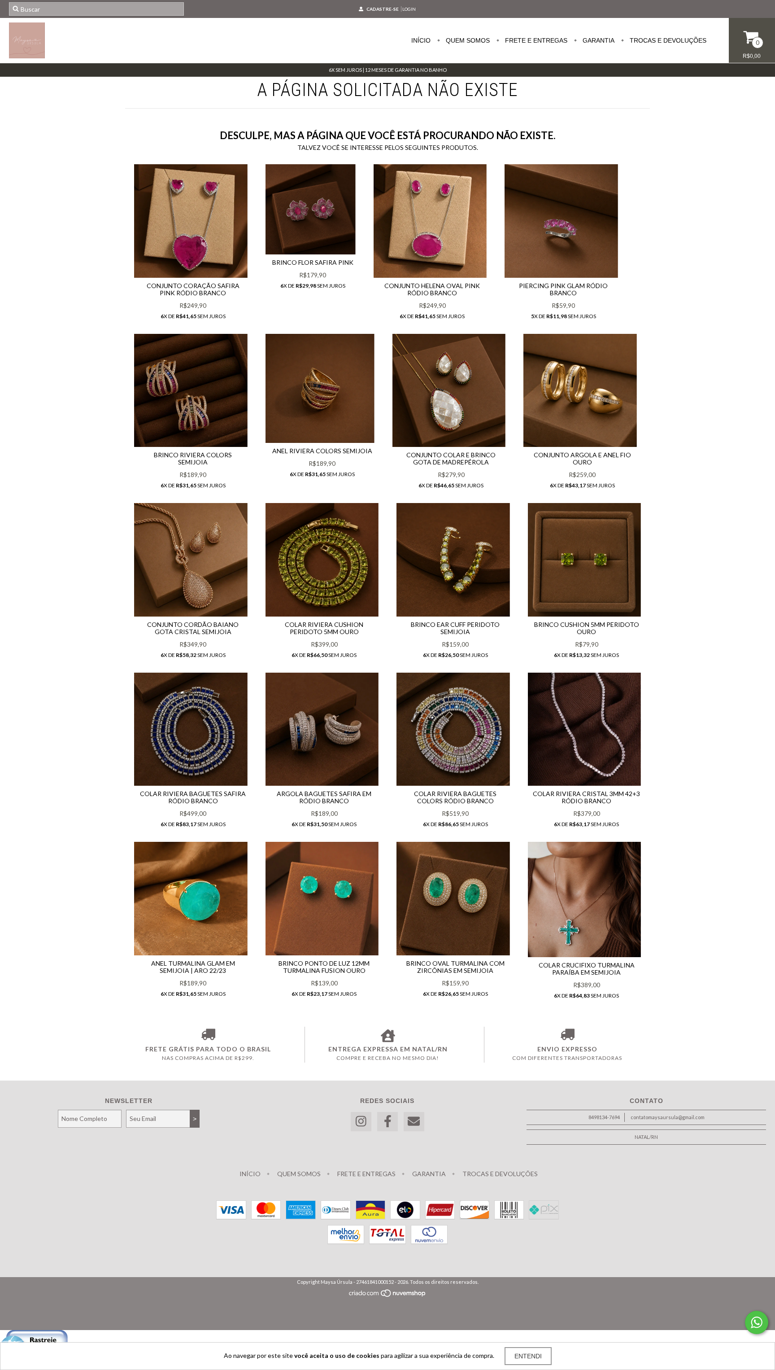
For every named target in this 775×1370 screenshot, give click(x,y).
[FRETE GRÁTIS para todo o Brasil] (208, 1036)
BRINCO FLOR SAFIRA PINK (312, 262)
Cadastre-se (382, 9)
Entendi (528, 1356)
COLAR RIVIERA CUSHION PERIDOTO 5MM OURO (324, 628)
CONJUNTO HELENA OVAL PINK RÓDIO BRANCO (432, 289)
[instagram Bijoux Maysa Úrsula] (361, 1121)
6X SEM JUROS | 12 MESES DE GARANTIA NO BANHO (388, 70)
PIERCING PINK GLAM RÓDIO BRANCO (563, 289)
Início (421, 40)
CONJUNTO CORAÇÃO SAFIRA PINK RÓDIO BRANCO (193, 289)
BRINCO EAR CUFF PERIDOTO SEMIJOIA (455, 628)
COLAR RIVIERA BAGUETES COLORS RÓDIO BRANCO (455, 797)
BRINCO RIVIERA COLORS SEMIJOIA (193, 458)
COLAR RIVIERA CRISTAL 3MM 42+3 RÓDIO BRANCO (586, 797)
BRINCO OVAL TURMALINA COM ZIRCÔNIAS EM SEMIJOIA (455, 966)
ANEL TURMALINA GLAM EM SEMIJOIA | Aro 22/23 (193, 966)
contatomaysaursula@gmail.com (668, 1117)
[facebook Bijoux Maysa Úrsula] (387, 1121)
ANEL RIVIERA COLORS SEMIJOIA (322, 451)
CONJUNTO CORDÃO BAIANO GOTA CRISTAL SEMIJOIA (193, 628)
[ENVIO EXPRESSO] (567, 1036)
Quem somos (467, 40)
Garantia (597, 40)
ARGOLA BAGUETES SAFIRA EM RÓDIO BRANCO (324, 797)
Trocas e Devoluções (667, 40)
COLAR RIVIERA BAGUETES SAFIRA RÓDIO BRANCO (193, 797)
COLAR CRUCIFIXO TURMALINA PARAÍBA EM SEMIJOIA (587, 968)
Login (409, 9)
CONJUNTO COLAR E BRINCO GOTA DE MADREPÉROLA (451, 458)
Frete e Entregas (535, 40)
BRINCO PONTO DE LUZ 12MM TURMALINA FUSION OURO (324, 966)
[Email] (414, 1121)
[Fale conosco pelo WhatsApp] (756, 1322)
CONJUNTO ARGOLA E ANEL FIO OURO (582, 458)
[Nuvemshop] (387, 1295)
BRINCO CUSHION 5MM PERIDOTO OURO (586, 628)
